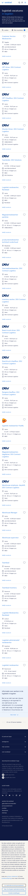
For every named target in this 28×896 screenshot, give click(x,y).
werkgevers (5, 741)
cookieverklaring (6, 878)
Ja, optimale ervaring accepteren (14, 885)
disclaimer (5, 810)
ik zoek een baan (7, 736)
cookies (4, 808)
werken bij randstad (8, 801)
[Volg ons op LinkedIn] (3, 795)
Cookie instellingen (14, 893)
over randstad (6, 752)
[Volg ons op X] (13, 795)
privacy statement (12, 876)
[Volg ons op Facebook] (6, 795)
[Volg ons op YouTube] (10, 795)
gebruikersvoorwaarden (9, 803)
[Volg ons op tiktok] (20, 795)
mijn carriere (5, 746)
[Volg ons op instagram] (17, 795)
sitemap (4, 812)
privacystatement (7, 805)
